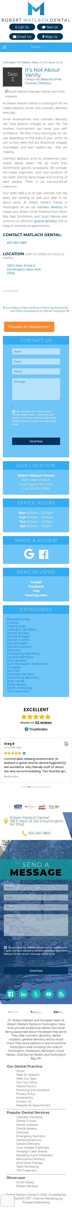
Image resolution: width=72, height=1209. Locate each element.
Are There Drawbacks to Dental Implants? (39, 310)
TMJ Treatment (26, 1170)
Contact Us (23, 1101)
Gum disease (17, 660)
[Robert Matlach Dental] (36, 12)
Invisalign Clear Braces (31, 1151)
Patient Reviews (27, 1186)
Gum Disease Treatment (32, 1147)
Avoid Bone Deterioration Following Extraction (36, 307)
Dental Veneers (26, 1128)
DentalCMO (17, 1198)
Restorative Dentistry (30, 1159)
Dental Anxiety (18, 633)
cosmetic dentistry (50, 207)
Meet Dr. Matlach (27, 1075)
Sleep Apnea (16, 684)
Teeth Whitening (27, 1166)
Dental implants (19, 647)
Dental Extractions (28, 1140)
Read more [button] (11, 776)
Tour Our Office (26, 1082)
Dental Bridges (18, 636)
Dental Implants (27, 1124)
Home (20, 1071)
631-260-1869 (16, 243)
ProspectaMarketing (36, 1202)
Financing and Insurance (32, 1090)
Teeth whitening (19, 688)
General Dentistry (28, 1144)
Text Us (52, 27)
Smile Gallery (25, 1182)
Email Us (23, 36)
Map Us (51, 36)
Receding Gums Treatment (34, 1155)
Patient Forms (26, 1086)
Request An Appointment (29, 327)
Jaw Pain (13, 671)
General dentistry (20, 657)
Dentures (14, 650)
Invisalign (14, 667)
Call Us (23, 27)
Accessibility (24, 1097)
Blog (35, 62)
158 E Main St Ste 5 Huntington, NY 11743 (37, 823)
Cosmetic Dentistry (38, 83)
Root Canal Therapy (29, 1163)
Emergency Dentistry (30, 1136)
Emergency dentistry (23, 653)
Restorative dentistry (23, 677)
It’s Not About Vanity (42, 72)
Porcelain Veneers (20, 674)
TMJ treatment (18, 691)
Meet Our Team (26, 1078)
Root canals (16, 681)
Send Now (36, 441)
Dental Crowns (18, 640)
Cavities (13, 623)
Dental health (17, 643)
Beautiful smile (51, 79)
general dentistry (45, 221)
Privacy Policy (25, 1094)
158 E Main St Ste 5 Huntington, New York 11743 (24, 269)
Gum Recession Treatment (27, 664)
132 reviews (43, 723)
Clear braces (16, 626)
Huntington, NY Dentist (16, 62)
